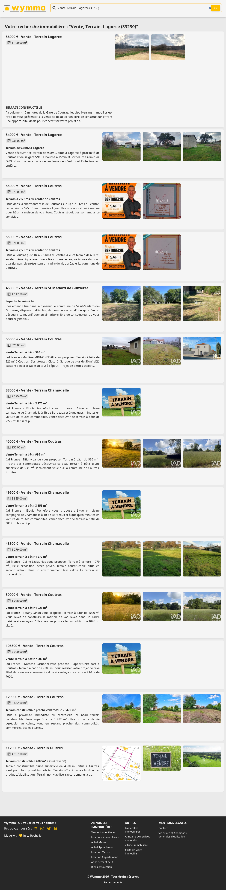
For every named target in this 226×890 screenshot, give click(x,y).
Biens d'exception (101, 867)
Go (216, 8)
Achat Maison (99, 842)
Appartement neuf (102, 862)
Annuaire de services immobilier (137, 838)
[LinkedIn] (35, 829)
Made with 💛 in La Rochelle (22, 835)
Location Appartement (104, 857)
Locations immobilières (105, 837)
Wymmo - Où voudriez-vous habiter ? (30, 823)
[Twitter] (49, 829)
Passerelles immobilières (133, 829)
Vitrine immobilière (136, 845)
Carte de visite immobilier (133, 851)
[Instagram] (42, 829)
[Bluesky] (55, 829)
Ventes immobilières (103, 832)
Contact (163, 828)
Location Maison (101, 852)
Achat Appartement (102, 847)
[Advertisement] (111, 72)
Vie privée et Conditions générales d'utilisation (173, 834)
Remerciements (113, 882)
